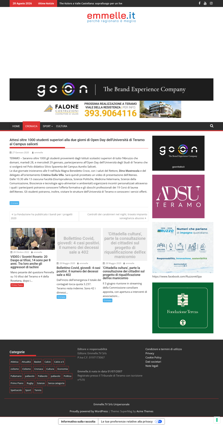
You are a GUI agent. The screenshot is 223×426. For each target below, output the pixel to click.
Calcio (48, 361)
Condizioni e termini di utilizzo (163, 349)
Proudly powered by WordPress (89, 411)
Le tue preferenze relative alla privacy (127, 421)
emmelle (38, 152)
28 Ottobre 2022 (21, 252)
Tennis (37, 390)
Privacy (149, 353)
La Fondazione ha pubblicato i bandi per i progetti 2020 (41, 216)
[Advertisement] (111, 50)
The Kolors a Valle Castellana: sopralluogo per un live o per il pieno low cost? (105, 3)
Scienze (41, 383)
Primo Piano (17, 285)
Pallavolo (42, 376)
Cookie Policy (153, 357)
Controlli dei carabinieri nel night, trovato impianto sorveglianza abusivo (117, 216)
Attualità (26, 361)
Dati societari (153, 361)
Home (16, 126)
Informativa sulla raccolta (78, 421)
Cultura (61, 126)
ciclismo (15, 368)
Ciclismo (26, 368)
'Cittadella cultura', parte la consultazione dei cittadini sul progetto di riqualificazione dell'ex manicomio (125, 245)
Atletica (14, 361)
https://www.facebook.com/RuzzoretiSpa (177, 276)
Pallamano (16, 376)
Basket (37, 361)
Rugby (30, 383)
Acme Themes (145, 411)
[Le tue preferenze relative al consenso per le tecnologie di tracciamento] (217, 420)
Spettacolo (16, 390)
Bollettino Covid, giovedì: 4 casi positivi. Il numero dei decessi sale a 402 (78, 245)
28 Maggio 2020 (67, 263)
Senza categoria (56, 383)
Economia (62, 368)
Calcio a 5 (59, 361)
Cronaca (31, 126)
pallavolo (29, 376)
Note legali (151, 365)
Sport (28, 390)
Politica (67, 376)
